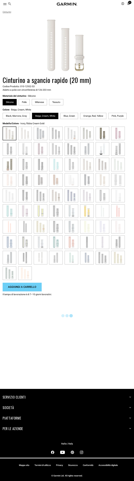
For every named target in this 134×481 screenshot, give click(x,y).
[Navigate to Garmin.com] (67, 4)
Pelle (24, 102)
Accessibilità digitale (108, 465)
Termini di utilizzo (42, 465)
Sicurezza (73, 465)
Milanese (39, 102)
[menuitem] (9, 4)
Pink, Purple (118, 116)
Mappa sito (24, 465)
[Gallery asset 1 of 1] (65, 45)
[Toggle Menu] (2, 3)
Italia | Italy (67, 443)
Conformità (88, 465)
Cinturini (7, 12)
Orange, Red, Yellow (93, 116)
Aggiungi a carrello (22, 286)
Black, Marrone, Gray (16, 116)
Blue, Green (69, 116)
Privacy (59, 465)
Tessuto (56, 102)
